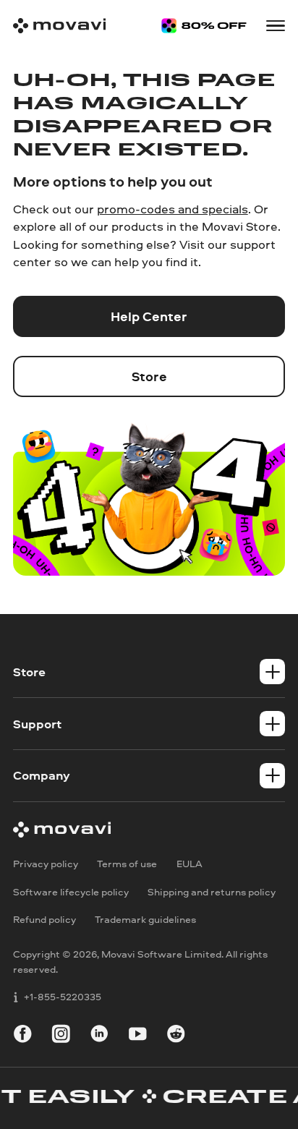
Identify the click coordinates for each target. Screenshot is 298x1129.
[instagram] (61, 1036)
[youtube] (138, 1036)
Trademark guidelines (145, 919)
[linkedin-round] (99, 1036)
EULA (189, 863)
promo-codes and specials (172, 208)
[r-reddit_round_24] (176, 1036)
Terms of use (127, 863)
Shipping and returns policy (212, 891)
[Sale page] (204, 25)
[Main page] (59, 25)
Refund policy (44, 919)
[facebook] (23, 1036)
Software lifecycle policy (71, 891)
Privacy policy (45, 863)
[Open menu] (276, 25)
